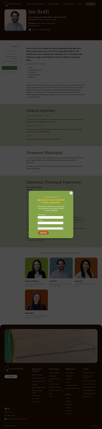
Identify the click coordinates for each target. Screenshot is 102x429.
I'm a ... (40, 226)
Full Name (41, 220)
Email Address (42, 215)
